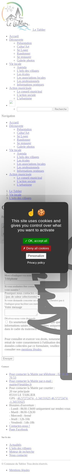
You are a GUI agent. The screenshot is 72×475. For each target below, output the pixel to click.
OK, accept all (37, 240)
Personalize (36, 256)
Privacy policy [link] (36, 262)
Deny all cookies (37, 248)
